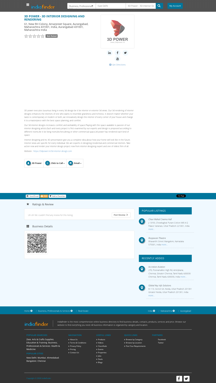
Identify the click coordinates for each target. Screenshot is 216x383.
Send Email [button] (34, 196)
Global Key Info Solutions (159, 285)
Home (27, 310)
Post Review (120, 215)
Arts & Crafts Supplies (43, 339)
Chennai (41, 361)
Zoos (28, 339)
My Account (175, 5)
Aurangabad (185, 310)
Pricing (73, 349)
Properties (102, 352)
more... (151, 229)
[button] (28, 5)
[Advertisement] (79, 86)
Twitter (161, 342)
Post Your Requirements (136, 346)
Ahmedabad (53, 357)
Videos (100, 342)
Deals (100, 359)
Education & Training (36, 342)
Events (100, 349)
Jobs (99, 356)
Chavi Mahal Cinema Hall (160, 219)
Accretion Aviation (156, 266)
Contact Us (74, 352)
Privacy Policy (75, 346)
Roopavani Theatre (157, 238)
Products (101, 339)
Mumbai (42, 357)
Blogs (100, 362)
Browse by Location (134, 342)
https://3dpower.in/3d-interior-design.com (52, 151)
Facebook (162, 339)
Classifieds (102, 346)
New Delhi (31, 357)
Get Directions (119, 64)
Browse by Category (134, 339)
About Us (74, 339)
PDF (45, 196)
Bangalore (31, 361)
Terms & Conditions (78, 342)
